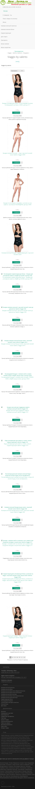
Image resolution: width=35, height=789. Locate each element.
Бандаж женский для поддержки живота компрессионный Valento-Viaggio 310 (17, 411)
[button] (17, 15)
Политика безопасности (7, 721)
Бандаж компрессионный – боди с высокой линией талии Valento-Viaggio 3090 (17, 154)
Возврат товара (5, 728)
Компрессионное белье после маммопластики (12, 696)
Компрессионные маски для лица (9, 697)
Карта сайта (4, 726)
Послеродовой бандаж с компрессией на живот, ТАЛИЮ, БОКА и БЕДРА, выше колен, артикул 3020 (17, 378)
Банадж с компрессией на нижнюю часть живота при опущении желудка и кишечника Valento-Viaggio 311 (17, 544)
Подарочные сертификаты (7, 716)
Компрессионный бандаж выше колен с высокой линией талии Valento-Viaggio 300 (17, 511)
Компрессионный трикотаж (9, 26)
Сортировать (14, 70)
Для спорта (4, 36)
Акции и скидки (5, 719)
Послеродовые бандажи (7, 700)
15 (21, 70)
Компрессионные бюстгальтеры (9, 694)
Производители (18, 51)
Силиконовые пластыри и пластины (10, 702)
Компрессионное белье (7, 29)
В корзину (16, 112)
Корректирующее (6, 33)
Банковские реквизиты (6, 724)
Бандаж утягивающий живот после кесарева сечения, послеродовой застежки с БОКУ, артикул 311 (17, 104)
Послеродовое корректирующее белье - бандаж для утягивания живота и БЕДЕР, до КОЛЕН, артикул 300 (17, 278)
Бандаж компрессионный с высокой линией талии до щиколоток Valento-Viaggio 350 (17, 311)
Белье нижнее (5, 44)
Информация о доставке (7, 713)
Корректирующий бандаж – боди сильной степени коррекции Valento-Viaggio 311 (17, 636)
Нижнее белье (4, 704)
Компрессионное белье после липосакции (11, 692)
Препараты (4, 40)
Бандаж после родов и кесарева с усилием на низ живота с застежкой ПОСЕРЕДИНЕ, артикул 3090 (17, 204)
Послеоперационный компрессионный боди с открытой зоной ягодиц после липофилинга (17, 478)
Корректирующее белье (7, 699)
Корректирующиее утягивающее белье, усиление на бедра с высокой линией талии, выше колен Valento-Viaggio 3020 (17, 580)
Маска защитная (5, 47)
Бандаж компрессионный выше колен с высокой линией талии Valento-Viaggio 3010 (17, 344)
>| (24, 657)
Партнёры (3, 718)
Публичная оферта (5, 723)
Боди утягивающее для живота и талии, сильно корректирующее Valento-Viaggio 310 (17, 444)
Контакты (3, 711)
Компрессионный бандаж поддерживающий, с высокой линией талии (17, 253)
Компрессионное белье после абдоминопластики (13, 691)
